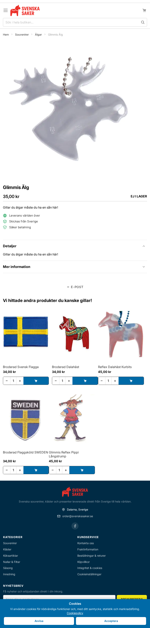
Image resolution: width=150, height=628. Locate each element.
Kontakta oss (85, 543)
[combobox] (75, 22)
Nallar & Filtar (11, 561)
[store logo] (25, 10)
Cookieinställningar (89, 574)
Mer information (16, 267)
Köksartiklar (10, 555)
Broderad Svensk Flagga (21, 367)
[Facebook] (75, 525)
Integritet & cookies (89, 568)
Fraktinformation (87, 549)
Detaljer (9, 246)
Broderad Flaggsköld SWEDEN (25, 452)
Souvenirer (22, 34)
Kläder (7, 549)
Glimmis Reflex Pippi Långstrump (64, 454)
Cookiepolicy (75, 613)
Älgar (39, 34)
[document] (75, 613)
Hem (6, 34)
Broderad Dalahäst (65, 367)
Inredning (9, 574)
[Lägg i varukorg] (36, 381)
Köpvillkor (83, 561)
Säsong (8, 568)
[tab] (75, 246)
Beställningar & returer (91, 555)
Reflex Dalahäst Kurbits (115, 367)
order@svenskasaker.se (77, 516)
